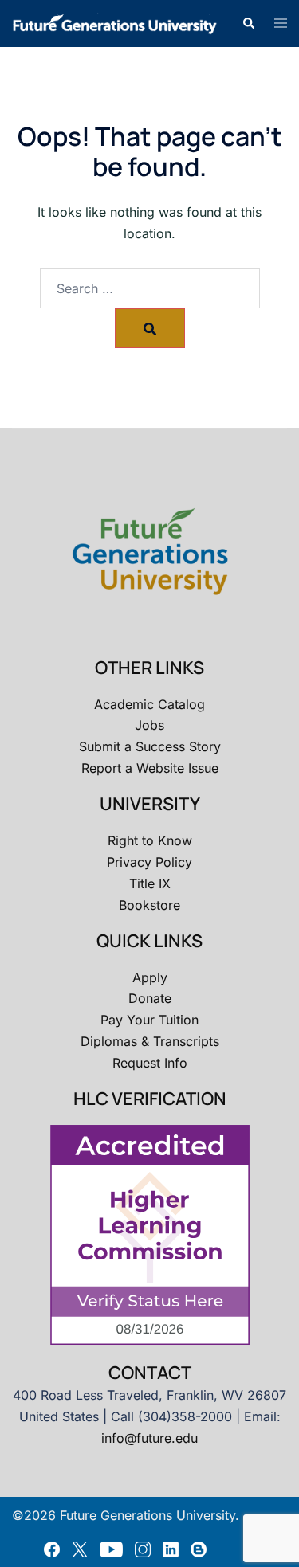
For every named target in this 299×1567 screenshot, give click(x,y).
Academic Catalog (149, 704)
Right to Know (150, 840)
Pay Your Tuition (149, 1020)
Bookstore (149, 905)
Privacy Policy (149, 862)
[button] (248, 23)
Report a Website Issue (149, 768)
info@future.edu (149, 1438)
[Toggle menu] (280, 24)
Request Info (149, 1063)
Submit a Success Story (150, 746)
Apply (149, 977)
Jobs (149, 725)
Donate (149, 998)
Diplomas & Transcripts (150, 1041)
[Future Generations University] (115, 22)
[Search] (150, 328)
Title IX (150, 883)
